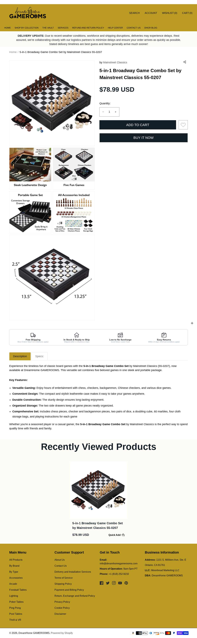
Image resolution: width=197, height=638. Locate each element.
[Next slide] (188, 500)
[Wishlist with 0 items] (183, 124)
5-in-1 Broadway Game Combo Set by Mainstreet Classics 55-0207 (97, 525)
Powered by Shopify (62, 633)
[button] (185, 62)
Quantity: (105, 103)
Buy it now (143, 138)
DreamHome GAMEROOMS (34, 633)
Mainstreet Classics (115, 62)
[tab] (20, 356)
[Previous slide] (8, 500)
